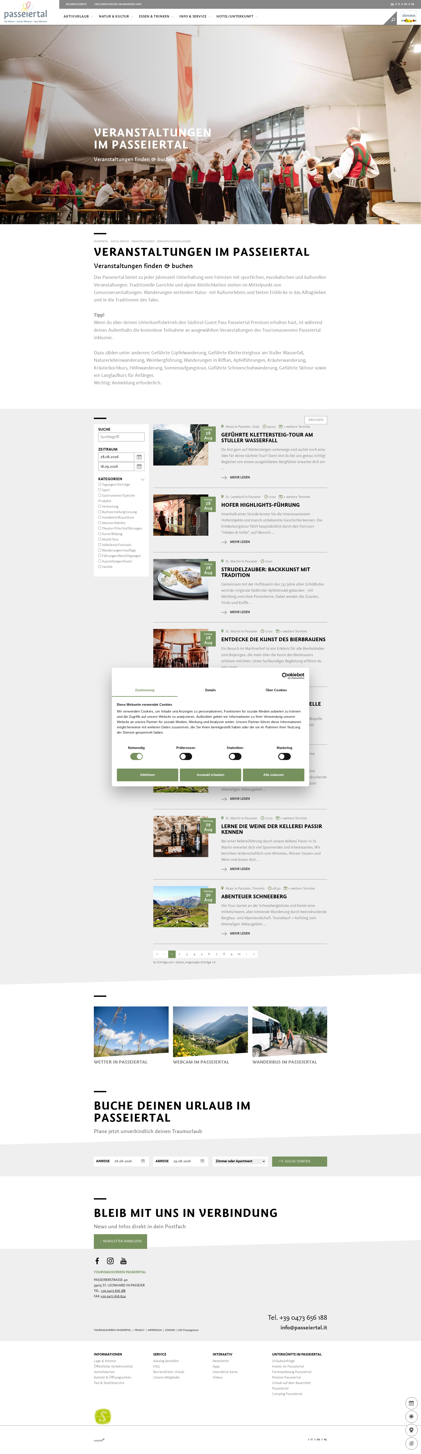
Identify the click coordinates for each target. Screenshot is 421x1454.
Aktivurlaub (76, 16)
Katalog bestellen (166, 1361)
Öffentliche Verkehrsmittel (113, 1366)
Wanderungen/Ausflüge (119, 550)
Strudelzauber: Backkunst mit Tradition (265, 572)
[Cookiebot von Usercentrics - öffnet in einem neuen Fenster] (285, 676)
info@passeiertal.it (303, 1328)
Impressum (155, 1330)
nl (412, 4)
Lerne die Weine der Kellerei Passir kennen (271, 829)
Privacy (139, 1330)
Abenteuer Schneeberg (254, 896)
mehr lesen (240, 477)
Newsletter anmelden (121, 1241)
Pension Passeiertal (286, 1377)
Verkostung (110, 507)
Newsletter (221, 1361)
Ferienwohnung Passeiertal (292, 1372)
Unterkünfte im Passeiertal (297, 1354)
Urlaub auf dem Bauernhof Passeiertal (291, 1385)
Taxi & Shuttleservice (109, 1383)
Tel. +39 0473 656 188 (297, 1317)
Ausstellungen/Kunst (117, 561)
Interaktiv (222, 1354)
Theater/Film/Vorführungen (122, 528)
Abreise (162, 1161)
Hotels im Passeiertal (288, 1366)
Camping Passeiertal (287, 1394)
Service (159, 1354)
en (405, 4)
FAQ (156, 1366)
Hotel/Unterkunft (234, 16)
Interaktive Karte (225, 1372)
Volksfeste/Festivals (116, 545)
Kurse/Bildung (112, 534)
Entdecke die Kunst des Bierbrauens (273, 639)
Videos (218, 1377)
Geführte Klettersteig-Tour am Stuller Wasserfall (267, 437)
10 (239, 954)
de (392, 4)
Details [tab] (210, 690)
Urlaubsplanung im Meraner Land (117, 4)
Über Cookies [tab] (276, 690)
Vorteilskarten (104, 1372)
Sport (106, 490)
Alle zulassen (273, 775)
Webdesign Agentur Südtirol (99, 1440)
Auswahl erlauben (210, 775)
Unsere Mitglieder (166, 1377)
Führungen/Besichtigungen (121, 556)
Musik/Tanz (110, 539)
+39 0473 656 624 (113, 1296)
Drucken (315, 420)
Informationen (108, 1354)
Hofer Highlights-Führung (260, 505)
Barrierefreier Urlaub (168, 1372)
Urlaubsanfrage (283, 1361)
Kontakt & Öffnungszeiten (112, 1377)
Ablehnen (147, 775)
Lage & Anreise (105, 1361)
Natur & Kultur (114, 16)
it (399, 4)
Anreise (103, 1161)
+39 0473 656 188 (113, 1291)
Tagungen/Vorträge (116, 485)
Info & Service (193, 16)
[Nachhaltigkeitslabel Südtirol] (103, 1416)
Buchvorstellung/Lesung (119, 512)
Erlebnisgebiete (76, 4)
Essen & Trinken (154, 16)
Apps (216, 1366)
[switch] (186, 756)
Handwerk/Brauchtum (118, 517)
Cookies (170, 1330)
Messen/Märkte (113, 523)
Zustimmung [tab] (145, 690)
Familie (107, 567)
